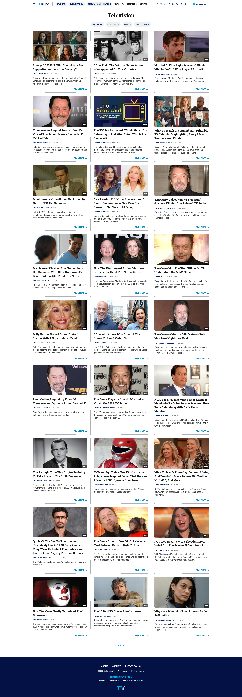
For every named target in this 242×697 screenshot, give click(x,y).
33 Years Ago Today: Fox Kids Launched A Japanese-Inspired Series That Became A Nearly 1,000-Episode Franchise (120, 476)
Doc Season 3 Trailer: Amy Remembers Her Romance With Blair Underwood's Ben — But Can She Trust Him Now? (58, 272)
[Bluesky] (177, 4)
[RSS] (185, 4)
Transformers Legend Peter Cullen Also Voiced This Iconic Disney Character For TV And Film (59, 134)
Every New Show (76, 4)
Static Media (108, 671)
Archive (116, 666)
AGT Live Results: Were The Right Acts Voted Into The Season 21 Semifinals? (179, 543)
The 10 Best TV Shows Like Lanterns (117, 611)
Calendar (61, 4)
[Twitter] (161, 4)
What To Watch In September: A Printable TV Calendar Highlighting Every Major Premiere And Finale (181, 134)
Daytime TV (97, 24)
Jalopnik (113, 680)
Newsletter (201, 4)
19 (207, 536)
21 (85, 394)
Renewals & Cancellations (99, 4)
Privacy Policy (133, 666)
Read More (79, 89)
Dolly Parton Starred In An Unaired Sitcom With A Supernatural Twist (55, 336)
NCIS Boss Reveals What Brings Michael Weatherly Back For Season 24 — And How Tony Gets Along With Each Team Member (181, 405)
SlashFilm (133, 680)
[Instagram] (173, 4)
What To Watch (142, 24)
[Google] (181, 4)
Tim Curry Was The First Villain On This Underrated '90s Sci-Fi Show (180, 270)
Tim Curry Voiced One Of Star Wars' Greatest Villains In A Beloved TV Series (180, 201)
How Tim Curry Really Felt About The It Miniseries (58, 613)
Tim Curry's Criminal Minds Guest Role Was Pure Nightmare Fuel (179, 336)
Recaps (127, 24)
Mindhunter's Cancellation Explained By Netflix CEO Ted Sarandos (59, 201)
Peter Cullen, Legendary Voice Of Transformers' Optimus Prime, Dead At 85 (59, 401)
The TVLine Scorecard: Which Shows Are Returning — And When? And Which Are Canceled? (120, 134)
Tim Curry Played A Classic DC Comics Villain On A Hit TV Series (119, 401)
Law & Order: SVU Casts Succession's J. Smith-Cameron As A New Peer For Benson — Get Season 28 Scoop (119, 203)
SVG (142, 680)
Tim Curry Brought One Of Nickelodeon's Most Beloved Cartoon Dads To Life (120, 543)
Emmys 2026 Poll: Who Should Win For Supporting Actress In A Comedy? (58, 67)
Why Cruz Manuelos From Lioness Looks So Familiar (180, 613)
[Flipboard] (169, 4)
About (104, 666)
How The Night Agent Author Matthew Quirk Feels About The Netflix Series (119, 270)
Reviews (143, 4)
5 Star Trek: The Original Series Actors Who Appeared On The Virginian (118, 67)
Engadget (102, 680)
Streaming (132, 4)
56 (146, 125)
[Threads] (165, 4)
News (116, 4)
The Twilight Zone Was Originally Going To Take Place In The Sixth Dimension (59, 474)
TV (123, 4)
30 (207, 467)
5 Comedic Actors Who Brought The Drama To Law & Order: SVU (117, 336)
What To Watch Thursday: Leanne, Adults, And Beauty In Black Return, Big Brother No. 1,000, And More (181, 476)
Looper (123, 680)
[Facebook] (157, 4)
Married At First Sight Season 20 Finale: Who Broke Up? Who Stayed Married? (180, 67)
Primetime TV (113, 24)
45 (207, 394)
